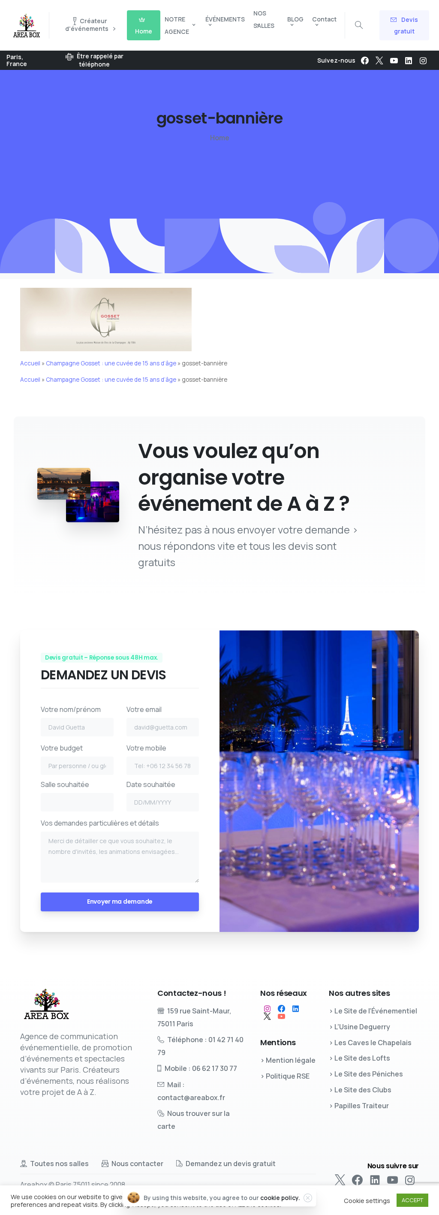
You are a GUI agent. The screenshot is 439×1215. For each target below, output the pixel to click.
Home (219, 137)
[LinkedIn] (408, 60)
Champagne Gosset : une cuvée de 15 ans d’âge (111, 363)
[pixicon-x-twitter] (267, 1016)
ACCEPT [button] (412, 1200)
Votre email (144, 709)
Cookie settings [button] (367, 1200)
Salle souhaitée (65, 784)
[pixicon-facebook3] (281, 1009)
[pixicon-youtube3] (281, 1016)
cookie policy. (280, 1198)
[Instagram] (423, 60)
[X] (379, 60)
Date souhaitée (150, 784)
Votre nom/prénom (71, 709)
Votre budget (62, 748)
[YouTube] (394, 60)
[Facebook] (365, 60)
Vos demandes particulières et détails (100, 823)
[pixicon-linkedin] (296, 1009)
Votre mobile (146, 748)
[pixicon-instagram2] (267, 1009)
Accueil (30, 363)
